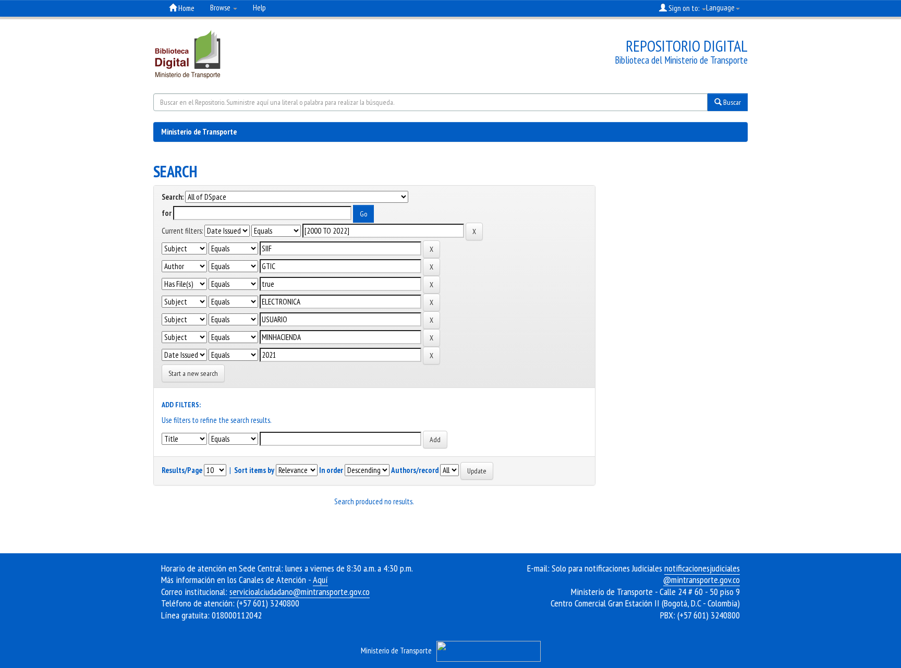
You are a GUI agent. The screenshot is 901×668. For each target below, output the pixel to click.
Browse (221, 8)
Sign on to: (684, 8)
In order (331, 470)
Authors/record (415, 470)
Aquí (320, 580)
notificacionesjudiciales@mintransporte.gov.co (701, 574)
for (167, 213)
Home (185, 8)
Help (259, 8)
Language (720, 8)
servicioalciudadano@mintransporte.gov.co (299, 592)
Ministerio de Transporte (199, 132)
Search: (173, 197)
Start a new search (193, 373)
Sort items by (254, 470)
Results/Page (182, 470)
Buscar (731, 102)
